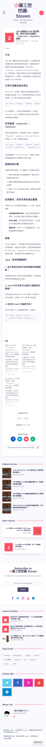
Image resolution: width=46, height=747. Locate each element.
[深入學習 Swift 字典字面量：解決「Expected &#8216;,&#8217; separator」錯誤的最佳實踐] (13, 391)
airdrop (7, 655)
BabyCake (18, 655)
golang (33, 659)
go (26, 659)
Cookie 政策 (7, 738)
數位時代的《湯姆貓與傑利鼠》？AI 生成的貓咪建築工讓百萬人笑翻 (26, 618)
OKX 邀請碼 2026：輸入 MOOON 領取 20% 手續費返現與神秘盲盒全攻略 (27, 637)
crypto (36, 655)
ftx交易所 (7, 659)
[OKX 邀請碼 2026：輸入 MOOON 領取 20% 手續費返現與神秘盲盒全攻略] (5, 638)
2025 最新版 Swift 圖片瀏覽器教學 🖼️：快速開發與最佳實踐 (28, 483)
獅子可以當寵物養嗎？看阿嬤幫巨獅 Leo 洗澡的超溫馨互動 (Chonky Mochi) (27, 627)
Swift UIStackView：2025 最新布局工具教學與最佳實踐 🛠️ (28, 471)
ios (24, 425)
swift (26, 418)
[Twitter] (18, 598)
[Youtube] (28, 598)
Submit (23, 589)
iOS (19, 418)
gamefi (17, 659)
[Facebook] (12, 598)
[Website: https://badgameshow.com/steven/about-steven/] (14, 717)
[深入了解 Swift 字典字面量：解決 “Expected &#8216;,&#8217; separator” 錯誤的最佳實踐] (30, 358)
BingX (28, 655)
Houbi (6, 664)
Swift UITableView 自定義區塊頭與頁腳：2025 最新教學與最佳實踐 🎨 (28, 506)
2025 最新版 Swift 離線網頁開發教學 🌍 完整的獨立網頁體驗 (28, 495)
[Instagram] (23, 598)
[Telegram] (33, 598)
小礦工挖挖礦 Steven (20, 711)
